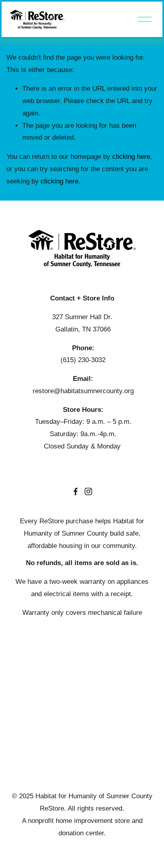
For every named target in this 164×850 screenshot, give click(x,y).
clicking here (131, 156)
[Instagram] (88, 491)
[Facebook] (76, 491)
